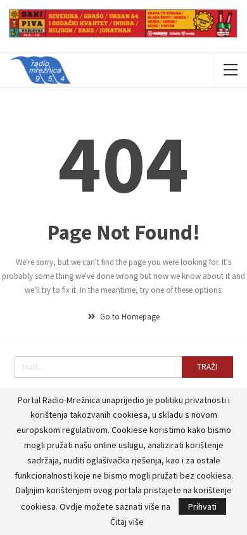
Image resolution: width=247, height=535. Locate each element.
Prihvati (202, 506)
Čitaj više (127, 521)
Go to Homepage (129, 316)
